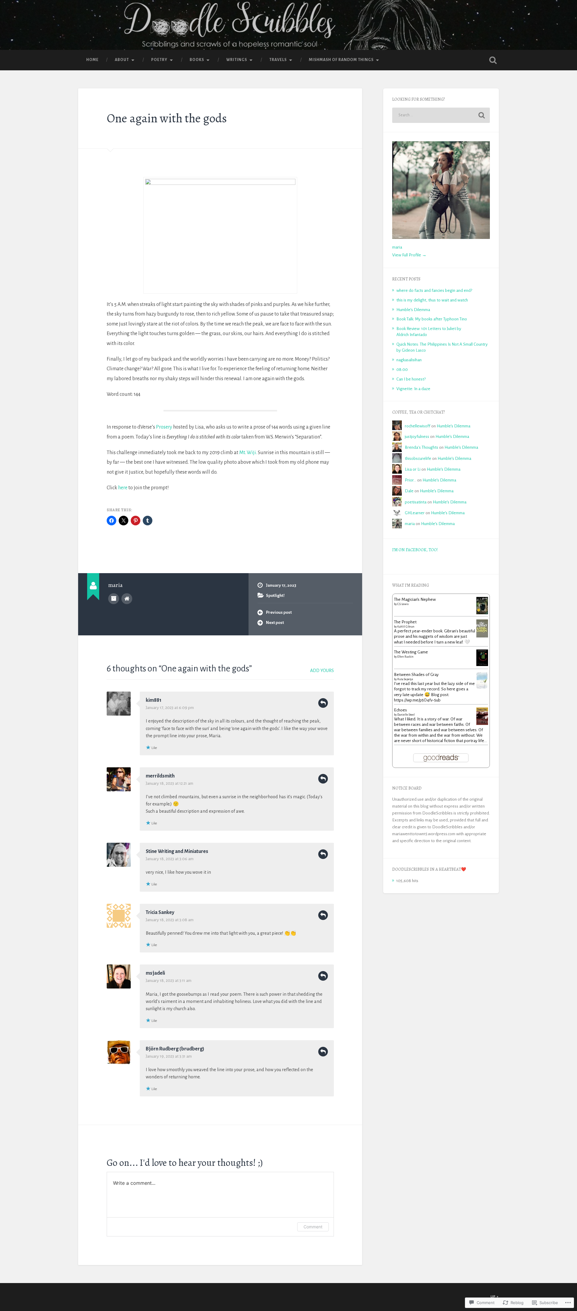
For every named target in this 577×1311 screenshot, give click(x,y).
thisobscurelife (418, 458)
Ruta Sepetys (405, 679)
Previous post (279, 612)
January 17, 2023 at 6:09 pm (170, 707)
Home (92, 60)
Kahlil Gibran (405, 626)
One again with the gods (167, 118)
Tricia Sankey (160, 912)
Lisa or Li (412, 469)
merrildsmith (160, 776)
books (197, 60)
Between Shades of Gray (416, 674)
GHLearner (415, 513)
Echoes (400, 710)
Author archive (113, 598)
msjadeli (155, 973)
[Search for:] (441, 115)
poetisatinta (415, 502)
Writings (236, 60)
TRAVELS (278, 60)
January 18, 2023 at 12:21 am (169, 783)
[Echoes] (482, 723)
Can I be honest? (411, 379)
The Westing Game (411, 652)
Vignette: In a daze (413, 389)
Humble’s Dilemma (413, 309)
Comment (313, 1226)
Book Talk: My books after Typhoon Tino (431, 319)
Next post (275, 622)
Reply (323, 703)
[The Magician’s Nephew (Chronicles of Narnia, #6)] (482, 613)
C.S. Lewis (403, 604)
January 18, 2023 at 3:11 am (168, 980)
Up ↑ (494, 1297)
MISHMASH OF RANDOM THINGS (341, 60)
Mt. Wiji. (248, 452)
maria (397, 247)
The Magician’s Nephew (415, 599)
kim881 (153, 700)
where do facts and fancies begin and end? (434, 290)
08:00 (402, 369)
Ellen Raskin (405, 656)
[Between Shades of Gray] (482, 687)
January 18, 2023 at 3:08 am (170, 920)
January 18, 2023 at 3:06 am (170, 859)
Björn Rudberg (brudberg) (175, 1049)
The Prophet (405, 622)
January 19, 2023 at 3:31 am (169, 1056)
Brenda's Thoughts (421, 447)
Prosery (164, 427)
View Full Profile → (409, 255)
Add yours (322, 670)
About (122, 60)
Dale (409, 491)
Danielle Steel (406, 714)
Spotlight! (275, 595)
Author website (126, 598)
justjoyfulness (417, 436)
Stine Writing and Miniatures (177, 851)
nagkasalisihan (409, 360)
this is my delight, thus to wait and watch (432, 300)
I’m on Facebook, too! (415, 550)
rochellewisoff (417, 426)
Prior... (410, 480)
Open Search (493, 60)
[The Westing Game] (482, 664)
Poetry (159, 60)
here (122, 487)
